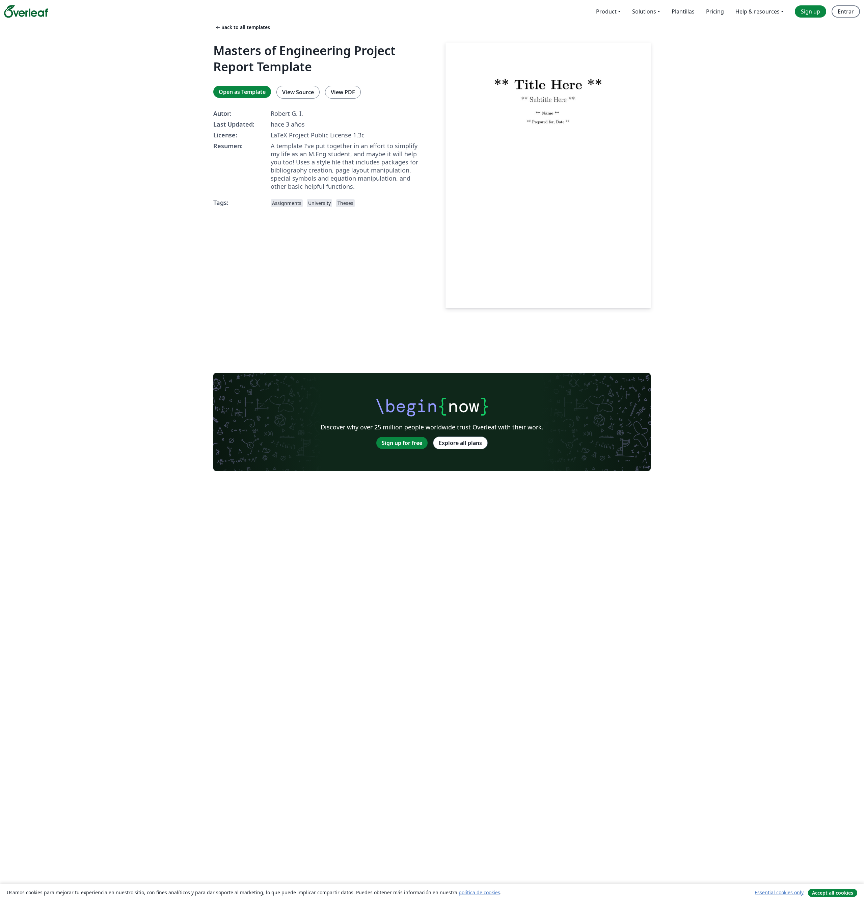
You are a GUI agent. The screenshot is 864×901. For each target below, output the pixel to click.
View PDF (343, 92)
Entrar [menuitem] (846, 11)
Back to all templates (242, 27)
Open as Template (242, 92)
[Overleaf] (26, 11)
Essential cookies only (779, 892)
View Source (298, 92)
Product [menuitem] (606, 11)
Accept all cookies (832, 893)
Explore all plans (460, 443)
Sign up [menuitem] (810, 11)
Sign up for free (402, 443)
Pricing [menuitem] (715, 11)
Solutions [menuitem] (644, 11)
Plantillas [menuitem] (683, 11)
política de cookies (479, 892)
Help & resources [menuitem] (757, 11)
